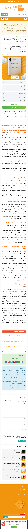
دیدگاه (24, 404)
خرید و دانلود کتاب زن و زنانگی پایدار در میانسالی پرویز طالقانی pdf (12, 476)
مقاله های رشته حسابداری (8, 97)
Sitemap (23, 497)
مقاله (14, 97)
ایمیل (24, 424)
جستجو (4, 14)
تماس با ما (21, 492)
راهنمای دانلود (21, 494)
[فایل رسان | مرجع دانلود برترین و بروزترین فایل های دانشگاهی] (14, 7)
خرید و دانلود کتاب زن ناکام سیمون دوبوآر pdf (12, 464)
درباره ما (22, 489)
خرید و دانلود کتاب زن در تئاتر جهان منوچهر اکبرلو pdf (11, 451)
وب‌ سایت (24, 429)
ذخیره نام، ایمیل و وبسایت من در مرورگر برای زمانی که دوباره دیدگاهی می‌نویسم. (14, 436)
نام (25, 419)
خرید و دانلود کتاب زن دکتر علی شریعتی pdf (11, 469)
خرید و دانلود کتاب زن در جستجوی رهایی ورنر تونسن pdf (11, 457)
